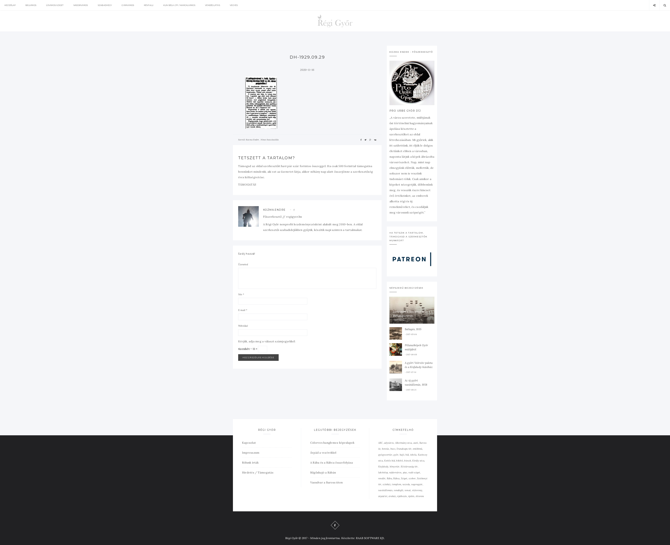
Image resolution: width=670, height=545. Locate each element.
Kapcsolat (249, 442)
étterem (420, 496)
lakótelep (383, 472)
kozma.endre (274, 209)
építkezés (402, 496)
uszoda (406, 484)
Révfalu (149, 5)
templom (396, 484)
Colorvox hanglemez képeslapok (332, 442)
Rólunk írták (250, 462)
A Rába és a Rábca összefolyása (331, 462)
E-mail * (242, 310)
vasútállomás (385, 490)
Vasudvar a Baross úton (326, 482)
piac (405, 472)
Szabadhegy (105, 5)
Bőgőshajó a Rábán (323, 472)
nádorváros (395, 472)
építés (411, 496)
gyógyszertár (385, 454)
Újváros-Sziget (55, 5)
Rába (389, 478)
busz (392, 448)
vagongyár (417, 484)
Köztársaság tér (409, 466)
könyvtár (395, 466)
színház (387, 484)
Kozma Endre (252, 139)
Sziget (404, 478)
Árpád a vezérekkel (323, 452)
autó (415, 442)
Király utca (418, 460)
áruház (392, 496)
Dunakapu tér (404, 448)
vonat (408, 490)
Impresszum (250, 452)
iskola (413, 454)
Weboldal (243, 325)
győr (395, 454)
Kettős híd (389, 460)
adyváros (389, 442)
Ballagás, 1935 (413, 329)
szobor (412, 478)
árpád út (382, 496)
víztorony (417, 490)
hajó (402, 454)
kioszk (407, 460)
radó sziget (414, 472)
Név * (241, 294)
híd (407, 454)
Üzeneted (243, 264)
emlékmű (417, 448)
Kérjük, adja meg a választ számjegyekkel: (267, 341)
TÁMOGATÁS (247, 184)
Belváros (30, 5)
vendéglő (398, 490)
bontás (385, 448)
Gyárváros (128, 5)
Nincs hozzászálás (270, 139)
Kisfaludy (383, 466)
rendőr (381, 478)
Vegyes (234, 5)
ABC (380, 442)
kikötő (399, 460)
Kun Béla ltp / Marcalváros (179, 5)
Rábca (396, 478)
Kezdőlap (10, 5)
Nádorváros (80, 5)
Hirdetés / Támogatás (257, 472)
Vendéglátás (212, 5)
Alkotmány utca (403, 442)
